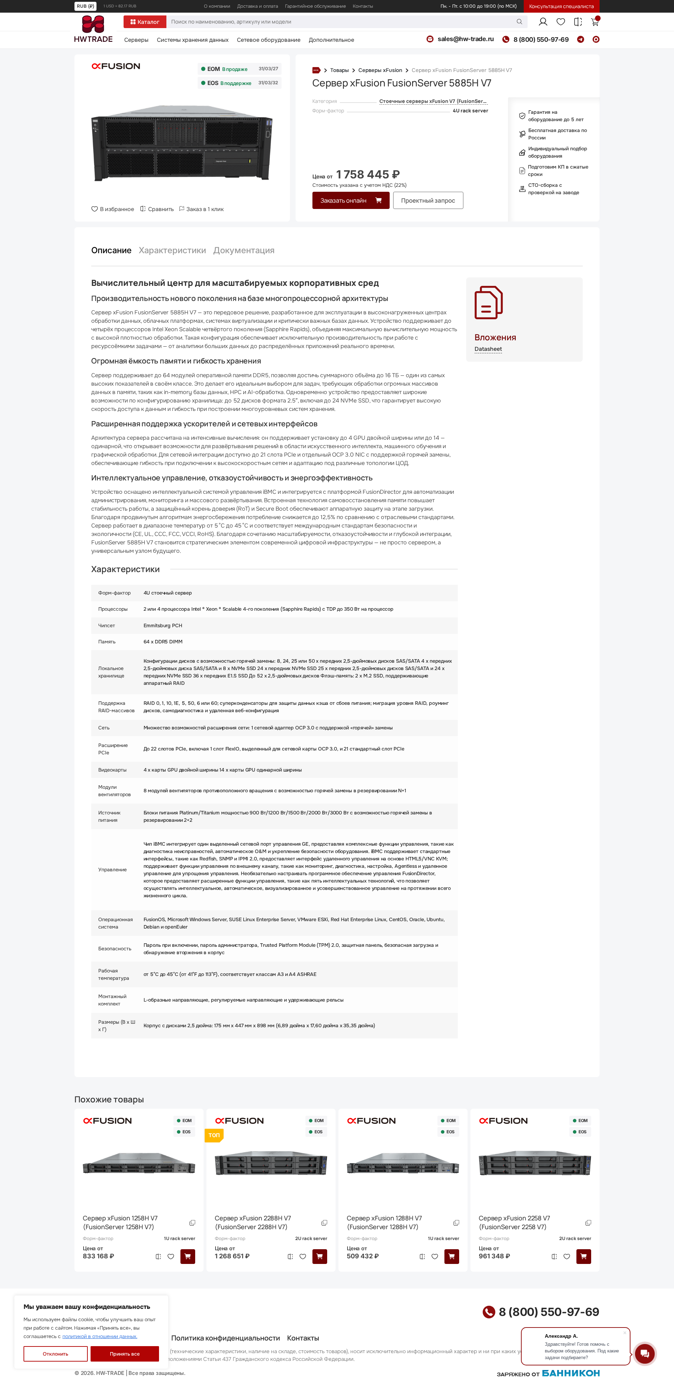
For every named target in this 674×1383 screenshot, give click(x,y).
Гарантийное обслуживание (315, 6)
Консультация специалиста (561, 6)
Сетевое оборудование (268, 40)
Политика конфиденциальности (225, 1338)
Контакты (363, 6)
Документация (244, 250)
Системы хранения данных (193, 40)
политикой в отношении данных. (99, 1336)
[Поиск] (519, 21)
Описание (111, 250)
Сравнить (161, 209)
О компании (217, 6)
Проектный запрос (428, 200)
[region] (91, 1332)
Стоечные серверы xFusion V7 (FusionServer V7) (439, 101)
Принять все (125, 1354)
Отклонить (55, 1354)
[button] (187, 1256)
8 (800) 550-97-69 (549, 1312)
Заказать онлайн (343, 200)
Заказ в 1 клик (205, 209)
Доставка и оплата (257, 6)
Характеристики (172, 250)
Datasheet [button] (488, 349)
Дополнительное (331, 40)
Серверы (136, 40)
